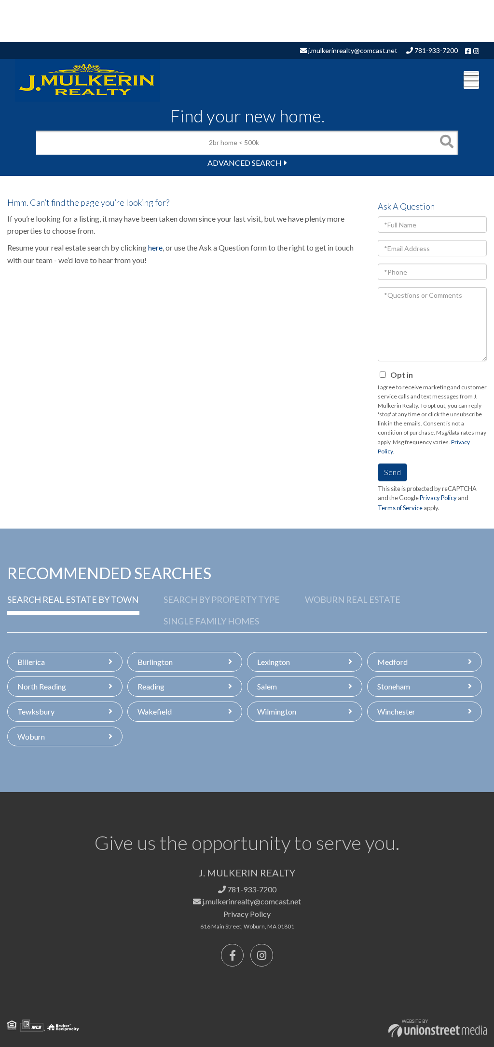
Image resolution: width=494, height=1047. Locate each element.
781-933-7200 (435, 50)
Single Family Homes (211, 621)
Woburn (31, 736)
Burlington (155, 661)
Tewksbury (36, 711)
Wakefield (154, 711)
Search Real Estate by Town (72, 599)
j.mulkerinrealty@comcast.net (352, 50)
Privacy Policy (438, 498)
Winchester (396, 711)
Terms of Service (400, 508)
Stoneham (393, 686)
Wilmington (276, 711)
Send (392, 472)
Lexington (273, 661)
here (155, 247)
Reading (151, 686)
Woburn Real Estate (352, 599)
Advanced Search (244, 162)
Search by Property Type (222, 599)
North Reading (41, 686)
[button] (446, 143)
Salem (267, 686)
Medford (392, 661)
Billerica (31, 661)
